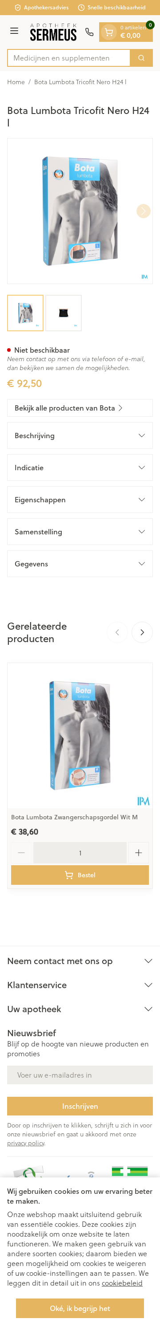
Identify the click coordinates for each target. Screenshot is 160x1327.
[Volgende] (143, 211)
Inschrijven (80, 1106)
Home (16, 81)
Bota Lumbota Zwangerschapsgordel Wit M (74, 817)
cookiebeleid (122, 1283)
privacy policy (25, 1143)
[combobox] (69, 58)
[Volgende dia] (142, 632)
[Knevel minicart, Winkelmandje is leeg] (109, 32)
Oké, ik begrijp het (80, 1308)
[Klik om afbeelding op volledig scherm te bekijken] (80, 211)
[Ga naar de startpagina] (53, 32)
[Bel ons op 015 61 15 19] (89, 32)
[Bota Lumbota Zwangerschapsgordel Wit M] (80, 735)
